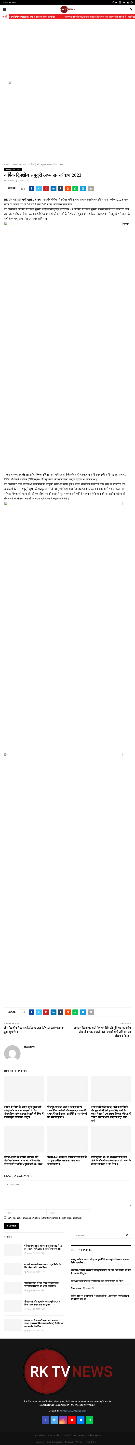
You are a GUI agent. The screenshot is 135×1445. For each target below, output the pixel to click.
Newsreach (77, 1435)
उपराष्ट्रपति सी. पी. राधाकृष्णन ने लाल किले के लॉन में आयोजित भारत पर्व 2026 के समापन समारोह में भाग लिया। (111, 1160)
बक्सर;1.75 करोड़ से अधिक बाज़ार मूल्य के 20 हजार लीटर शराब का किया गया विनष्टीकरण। (67, 1160)
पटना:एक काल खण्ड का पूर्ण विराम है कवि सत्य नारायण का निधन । (98, 1281)
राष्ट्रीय (19, 169)
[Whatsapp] (89, 1420)
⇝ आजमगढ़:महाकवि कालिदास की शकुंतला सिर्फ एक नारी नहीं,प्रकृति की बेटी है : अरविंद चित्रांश (87, 17)
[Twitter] (54, 1420)
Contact (79, 1441)
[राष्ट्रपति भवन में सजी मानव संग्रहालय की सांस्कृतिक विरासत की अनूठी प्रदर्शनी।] (13, 1288)
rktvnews (10, 180)
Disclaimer (69, 1441)
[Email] (80, 1420)
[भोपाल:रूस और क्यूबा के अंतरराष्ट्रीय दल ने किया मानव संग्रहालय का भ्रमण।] (13, 1306)
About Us (40, 1441)
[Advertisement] (67, 49)
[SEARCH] (127, 1235)
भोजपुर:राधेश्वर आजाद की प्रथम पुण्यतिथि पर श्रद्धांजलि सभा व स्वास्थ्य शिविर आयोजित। (100, 1260)
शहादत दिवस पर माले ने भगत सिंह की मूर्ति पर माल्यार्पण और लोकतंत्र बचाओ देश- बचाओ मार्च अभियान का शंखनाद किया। (102, 1031)
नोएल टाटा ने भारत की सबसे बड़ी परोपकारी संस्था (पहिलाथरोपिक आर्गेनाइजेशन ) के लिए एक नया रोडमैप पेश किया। (43, 1323)
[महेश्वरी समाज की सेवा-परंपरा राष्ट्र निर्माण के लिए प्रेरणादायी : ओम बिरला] (13, 1269)
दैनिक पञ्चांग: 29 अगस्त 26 (82, 1288)
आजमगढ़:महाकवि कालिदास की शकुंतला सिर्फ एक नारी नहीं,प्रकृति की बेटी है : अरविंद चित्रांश (101, 1271)
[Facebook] (45, 1420)
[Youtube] (72, 1420)
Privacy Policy (90, 1441)
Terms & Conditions (55, 1441)
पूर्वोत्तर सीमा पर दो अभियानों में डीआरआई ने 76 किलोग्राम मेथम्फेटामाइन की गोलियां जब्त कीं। (100, 1297)
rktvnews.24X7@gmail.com (73, 1410)
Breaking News (10, 169)
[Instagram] (63, 1420)
